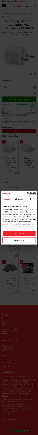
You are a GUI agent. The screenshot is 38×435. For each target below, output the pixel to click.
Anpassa (18, 240)
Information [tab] (19, 199)
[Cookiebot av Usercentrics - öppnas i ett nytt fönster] (27, 193)
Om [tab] (31, 199)
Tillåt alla (19, 234)
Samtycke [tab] (6, 199)
